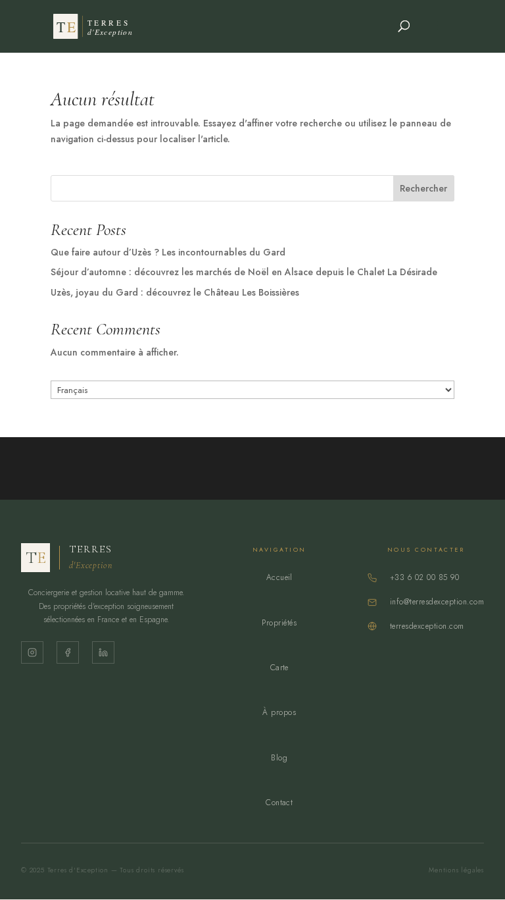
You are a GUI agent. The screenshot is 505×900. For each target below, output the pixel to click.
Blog (279, 758)
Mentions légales (456, 870)
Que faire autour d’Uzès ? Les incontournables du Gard (168, 252)
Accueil (279, 577)
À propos (279, 712)
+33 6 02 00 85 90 (424, 577)
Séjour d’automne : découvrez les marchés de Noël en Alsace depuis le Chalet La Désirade (244, 271)
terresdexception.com (427, 626)
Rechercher (423, 188)
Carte (279, 668)
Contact (279, 802)
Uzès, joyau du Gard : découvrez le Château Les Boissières (175, 292)
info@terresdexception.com (437, 602)
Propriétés (279, 623)
